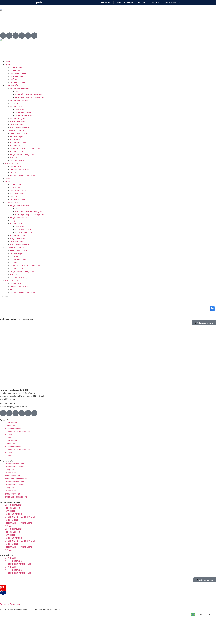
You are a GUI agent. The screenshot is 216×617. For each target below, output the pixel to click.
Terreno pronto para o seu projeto (29, 97)
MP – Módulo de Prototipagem (28, 94)
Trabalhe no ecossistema (21, 127)
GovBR (39, 2)
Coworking (20, 109)
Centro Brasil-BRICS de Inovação (25, 148)
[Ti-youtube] (15, 35)
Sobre (7, 64)
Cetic (17, 91)
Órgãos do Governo (172, 3)
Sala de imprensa (18, 76)
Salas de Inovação (23, 112)
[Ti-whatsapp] (34, 35)
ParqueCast (15, 145)
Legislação (155, 3)
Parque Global (16, 151)
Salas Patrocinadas (23, 115)
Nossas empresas (18, 73)
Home (7, 61)
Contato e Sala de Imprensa (17, 432)
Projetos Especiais (18, 136)
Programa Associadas (20, 100)
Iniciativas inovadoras (14, 130)
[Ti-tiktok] (28, 35)
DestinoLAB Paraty (18, 160)
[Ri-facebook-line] (9, 35)
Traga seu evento (17, 121)
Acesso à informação (125, 3)
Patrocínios (15, 139)
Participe (141, 3)
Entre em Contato (18, 82)
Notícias (13, 79)
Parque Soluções (17, 118)
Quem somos (16, 67)
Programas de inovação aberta (23, 154)
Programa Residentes (19, 88)
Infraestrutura (16, 70)
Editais (13, 172)
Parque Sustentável (19, 142)
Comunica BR (106, 3)
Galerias (8, 438)
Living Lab (14, 103)
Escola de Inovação (19, 133)
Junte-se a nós (11, 85)
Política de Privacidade (10, 604)
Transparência (11, 163)
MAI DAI (13, 157)
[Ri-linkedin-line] (22, 35)
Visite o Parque (17, 124)
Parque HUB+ (16, 106)
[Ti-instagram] (3, 35)
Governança (15, 166)
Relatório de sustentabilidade (23, 175)
